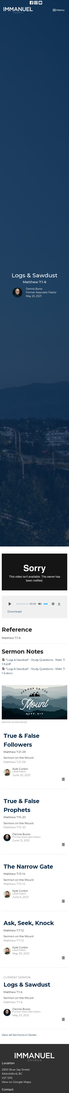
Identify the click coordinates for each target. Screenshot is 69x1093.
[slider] (21, 604)
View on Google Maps (16, 1082)
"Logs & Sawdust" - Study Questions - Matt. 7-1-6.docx (33, 671)
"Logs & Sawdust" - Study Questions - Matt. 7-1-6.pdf (33, 662)
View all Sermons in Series (19, 1035)
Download (14, 611)
